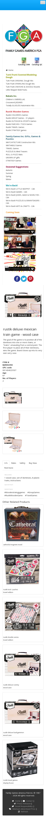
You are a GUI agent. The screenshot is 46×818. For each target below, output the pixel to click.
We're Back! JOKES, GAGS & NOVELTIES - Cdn (23, 196)
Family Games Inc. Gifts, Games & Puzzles (23, 137)
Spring (8, 176)
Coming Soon (12, 212)
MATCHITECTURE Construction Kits (20, 142)
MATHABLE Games (14, 145)
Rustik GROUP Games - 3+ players (20, 118)
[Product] (12, 420)
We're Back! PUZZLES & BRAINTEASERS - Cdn (23, 201)
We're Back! (12, 185)
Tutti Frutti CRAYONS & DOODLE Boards (23, 87)
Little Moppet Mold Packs (16, 90)
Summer (9, 173)
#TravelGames (31, 495)
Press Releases (24, 803)
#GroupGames (33, 492)
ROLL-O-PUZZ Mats (14, 154)
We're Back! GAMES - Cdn (16, 192)
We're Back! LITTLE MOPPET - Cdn (20, 189)
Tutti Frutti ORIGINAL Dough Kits (19, 80)
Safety (22, 463)
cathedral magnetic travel (12, 544)
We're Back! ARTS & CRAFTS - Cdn (20, 206)
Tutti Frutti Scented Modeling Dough (21, 76)
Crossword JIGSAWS (14, 102)
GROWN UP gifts (13, 157)
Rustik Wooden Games (17, 111)
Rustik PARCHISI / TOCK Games (19, 124)
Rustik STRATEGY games (16, 130)
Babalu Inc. (11, 96)
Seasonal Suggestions (17, 166)
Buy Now (33, 463)
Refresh (24, 811)
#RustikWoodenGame (13, 495)
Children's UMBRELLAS (15, 99)
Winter (8, 179)
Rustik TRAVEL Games (15, 127)
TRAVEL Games (12, 148)
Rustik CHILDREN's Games (17, 115)
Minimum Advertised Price (24, 809)
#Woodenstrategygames (14, 492)
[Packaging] (12, 397)
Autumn (9, 170)
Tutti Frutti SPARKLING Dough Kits (20, 83)
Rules (13, 463)
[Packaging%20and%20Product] (12, 443)
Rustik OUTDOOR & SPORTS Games (21, 121)
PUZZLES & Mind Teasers (16, 151)
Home (10, 70)
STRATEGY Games (13, 160)
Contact (29, 801)
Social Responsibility (24, 806)
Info (6, 463)
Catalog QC (37, 64)
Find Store (8, 468)
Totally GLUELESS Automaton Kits (20, 105)
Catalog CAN (24, 64)
